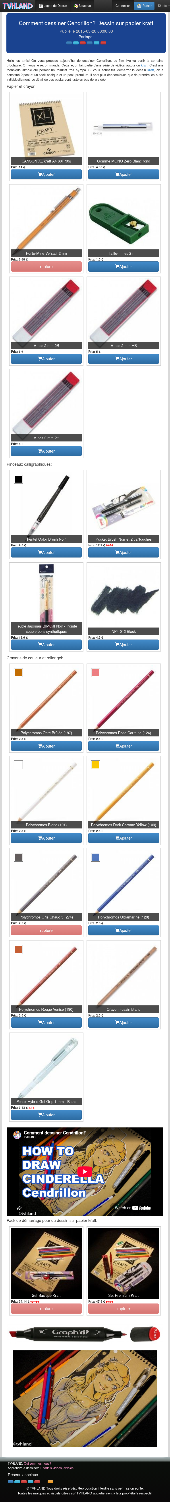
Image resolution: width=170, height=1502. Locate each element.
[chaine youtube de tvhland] (37, 1481)
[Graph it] (85, 1333)
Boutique (85, 5)
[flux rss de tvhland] (50, 1481)
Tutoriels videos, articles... (58, 1468)
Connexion (123, 5)
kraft (144, 65)
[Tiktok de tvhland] (44, 1481)
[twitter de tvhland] (17, 1481)
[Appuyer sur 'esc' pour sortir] (85, 1398)
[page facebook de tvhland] (11, 1481)
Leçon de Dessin (55, 5)
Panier (147, 5)
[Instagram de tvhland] (30, 1481)
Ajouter (48, 174)
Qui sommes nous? (37, 1463)
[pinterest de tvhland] (24, 1481)
